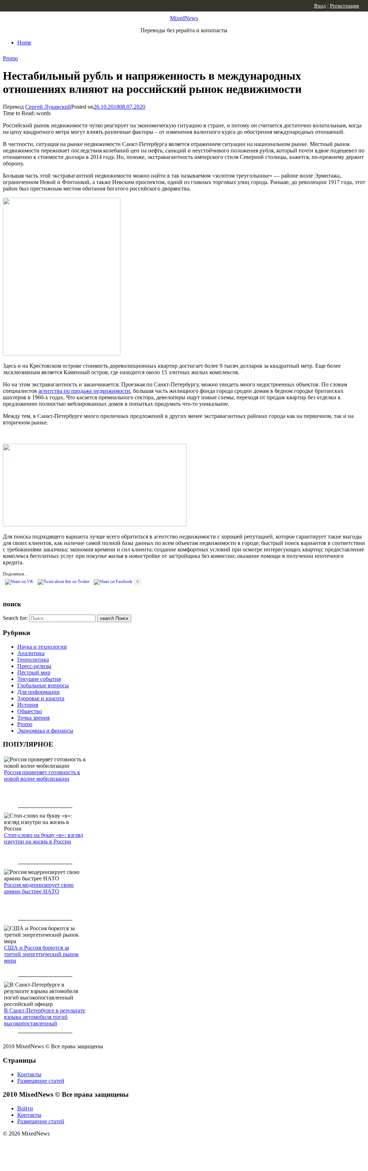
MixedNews (184, 18)
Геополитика (33, 660)
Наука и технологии (42, 647)
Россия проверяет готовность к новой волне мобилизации (42, 775)
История (27, 705)
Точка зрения (33, 718)
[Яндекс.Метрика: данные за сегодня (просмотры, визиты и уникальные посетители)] (59, 1146)
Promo (10, 58)
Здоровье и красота (40, 698)
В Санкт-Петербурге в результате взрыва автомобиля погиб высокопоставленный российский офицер (44, 1020)
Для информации (38, 692)
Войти (25, 1108)
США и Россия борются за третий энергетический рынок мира (41, 954)
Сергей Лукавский (48, 107)
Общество (29, 711)
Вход (320, 6)
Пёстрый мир (33, 672)
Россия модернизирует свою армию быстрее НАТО (39, 888)
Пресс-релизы (34, 666)
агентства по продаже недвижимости (84, 391)
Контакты (29, 1074)
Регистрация (344, 6)
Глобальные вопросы (43, 685)
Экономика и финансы (45, 731)
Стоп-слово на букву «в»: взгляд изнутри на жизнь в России (43, 838)
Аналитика (31, 653)
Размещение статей (40, 1081)
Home (24, 42)
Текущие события (39, 679)
